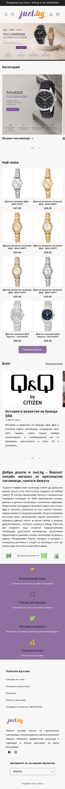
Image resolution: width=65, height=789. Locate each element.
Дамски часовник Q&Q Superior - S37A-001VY (17, 335)
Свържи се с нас (15, 679)
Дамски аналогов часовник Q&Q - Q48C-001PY (47, 291)
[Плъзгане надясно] (39, 147)
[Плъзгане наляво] (26, 147)
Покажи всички (32, 349)
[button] (6, 14)
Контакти (11, 693)
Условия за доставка (18, 686)
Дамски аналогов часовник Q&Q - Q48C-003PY (47, 247)
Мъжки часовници (16, 138)
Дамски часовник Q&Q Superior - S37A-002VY (48, 335)
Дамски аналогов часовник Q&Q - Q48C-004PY (17, 247)
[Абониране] (51, 771)
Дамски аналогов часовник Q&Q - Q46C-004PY (47, 202)
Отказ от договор (16, 700)
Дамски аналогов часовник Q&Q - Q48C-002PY (17, 291)
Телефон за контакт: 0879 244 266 (24, 706)
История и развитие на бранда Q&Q (31, 413)
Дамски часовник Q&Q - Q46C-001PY (17, 202)
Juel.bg (40, 783)
